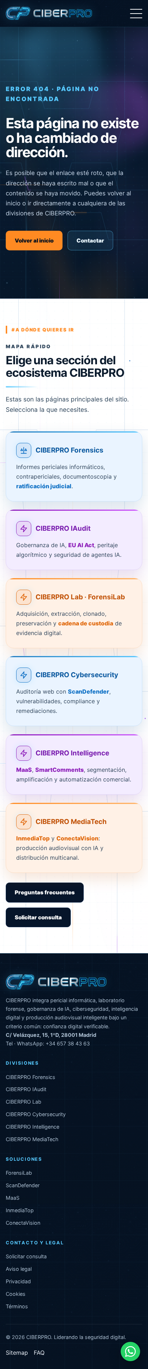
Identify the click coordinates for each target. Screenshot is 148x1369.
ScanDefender (23, 1185)
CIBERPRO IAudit (63, 528)
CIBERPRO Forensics (69, 450)
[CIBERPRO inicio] (49, 13)
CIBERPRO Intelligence (72, 753)
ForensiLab (19, 1173)
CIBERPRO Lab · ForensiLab (80, 597)
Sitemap (17, 1352)
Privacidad (18, 1281)
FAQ (39, 1352)
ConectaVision (23, 1223)
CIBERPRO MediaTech (71, 822)
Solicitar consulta (38, 917)
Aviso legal (19, 1269)
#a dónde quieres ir (42, 330)
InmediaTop (20, 1210)
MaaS (12, 1198)
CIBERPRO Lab (23, 1102)
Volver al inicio (34, 240)
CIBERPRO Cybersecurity (77, 675)
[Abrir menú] (136, 13)
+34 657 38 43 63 (68, 1043)
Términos (17, 1306)
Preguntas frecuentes (45, 892)
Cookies (16, 1294)
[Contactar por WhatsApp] (130, 1351)
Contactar (90, 240)
